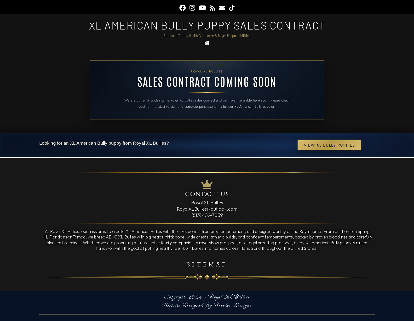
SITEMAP (207, 264)
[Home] (207, 43)
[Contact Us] (206, 184)
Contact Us (207, 194)
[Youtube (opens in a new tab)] (202, 8)
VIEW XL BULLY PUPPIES (329, 145)
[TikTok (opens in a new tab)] (231, 8)
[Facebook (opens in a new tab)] (183, 8)
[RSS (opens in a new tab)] (212, 8)
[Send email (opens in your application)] (222, 8)
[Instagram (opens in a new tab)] (192, 8)
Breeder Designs (233, 305)
